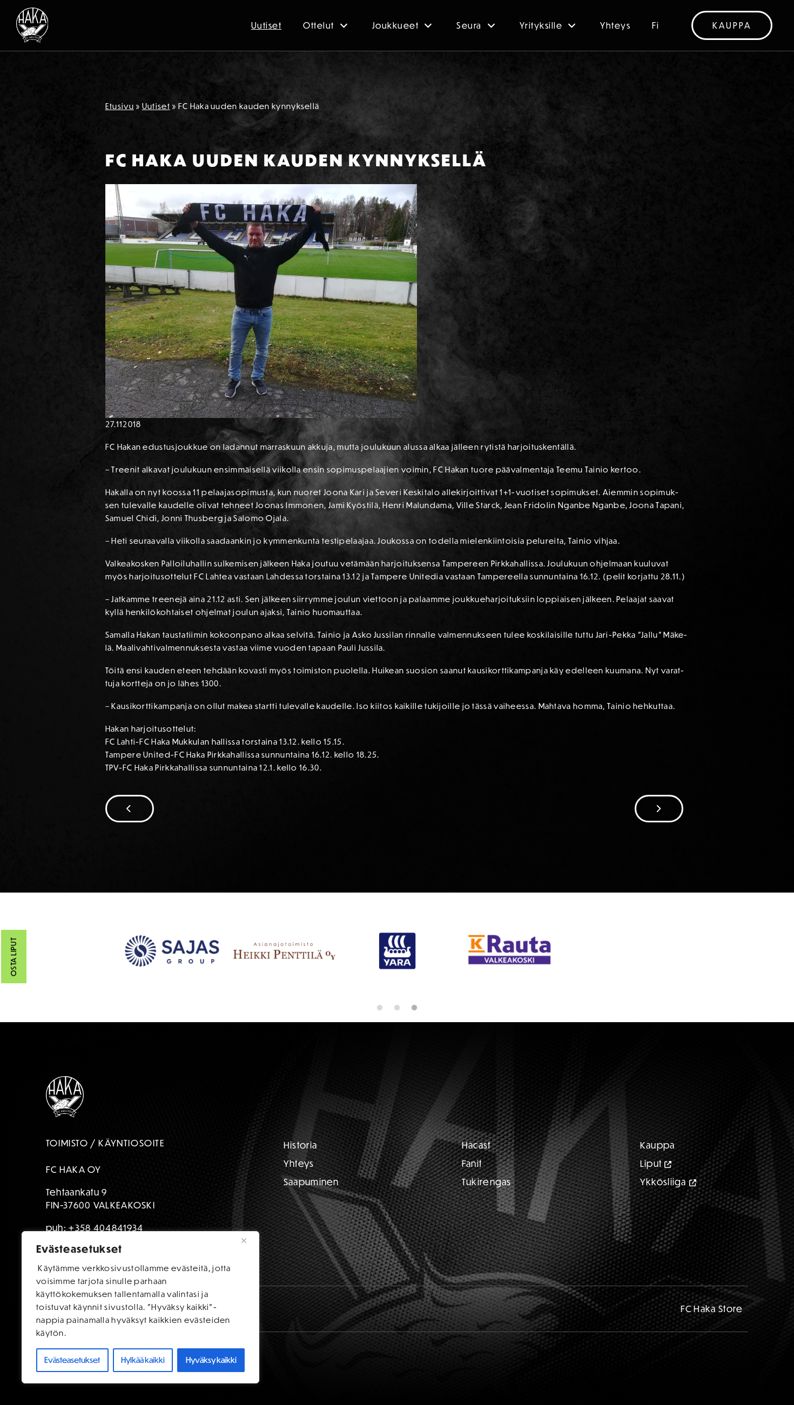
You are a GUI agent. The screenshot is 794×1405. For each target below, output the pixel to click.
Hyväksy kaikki (211, 1360)
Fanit (472, 1163)
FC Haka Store (712, 1308)
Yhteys (615, 25)
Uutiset (266, 25)
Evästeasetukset (72, 1360)
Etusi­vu (119, 106)
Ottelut (318, 25)
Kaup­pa (657, 1145)
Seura (469, 25)
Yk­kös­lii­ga (663, 1181)
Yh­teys (299, 1163)
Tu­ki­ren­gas (487, 1181)
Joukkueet (395, 25)
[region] (140, 1307)
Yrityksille (541, 25)
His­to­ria (300, 1145)
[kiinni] (247, 1240)
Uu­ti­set (156, 106)
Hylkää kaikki (143, 1360)
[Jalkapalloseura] (32, 25)
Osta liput (13, 957)
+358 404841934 (106, 1227)
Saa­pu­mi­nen (311, 1181)
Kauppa (731, 25)
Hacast (476, 1145)
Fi (655, 25)
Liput (651, 1163)
